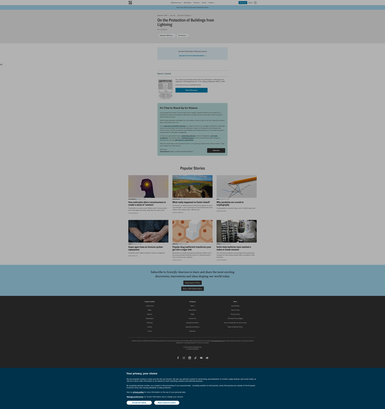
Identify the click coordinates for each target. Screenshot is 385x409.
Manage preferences (135, 397)
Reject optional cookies (167, 403)
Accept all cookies (139, 403)
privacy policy (138, 392)
